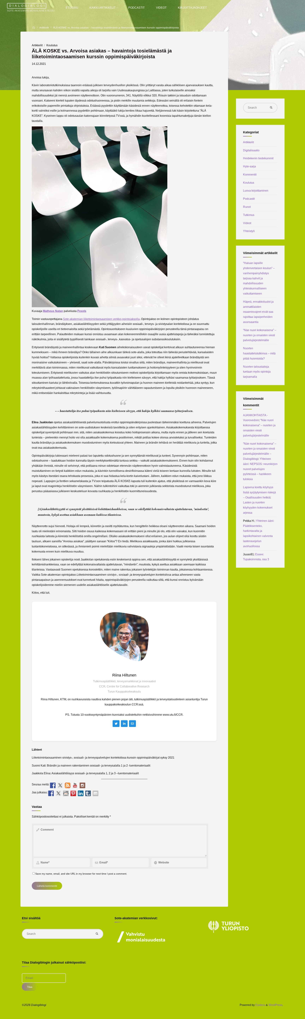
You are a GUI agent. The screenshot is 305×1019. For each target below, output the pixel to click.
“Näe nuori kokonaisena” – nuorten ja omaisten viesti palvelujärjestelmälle (259, 335)
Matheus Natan (53, 310)
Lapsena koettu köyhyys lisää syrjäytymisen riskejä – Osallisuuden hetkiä (259, 492)
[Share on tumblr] (88, 793)
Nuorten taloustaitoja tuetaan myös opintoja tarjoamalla (257, 371)
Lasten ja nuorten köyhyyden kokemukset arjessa (257, 507)
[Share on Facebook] (51, 793)
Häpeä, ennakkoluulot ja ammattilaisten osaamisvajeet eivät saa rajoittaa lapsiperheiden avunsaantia (258, 311)
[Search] (271, 108)
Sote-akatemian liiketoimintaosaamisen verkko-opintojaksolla (101, 318)
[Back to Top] (291, 1014)
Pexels (81, 310)
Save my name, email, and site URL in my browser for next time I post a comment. (81, 873)
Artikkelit (44, 27)
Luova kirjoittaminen (255, 190)
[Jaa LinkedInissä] (80, 793)
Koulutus (52, 45)
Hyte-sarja (249, 166)
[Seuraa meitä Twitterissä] (60, 785)
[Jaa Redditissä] (66, 793)
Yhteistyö (249, 231)
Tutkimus (248, 214)
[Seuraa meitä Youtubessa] (75, 785)
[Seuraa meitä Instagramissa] (82, 785)
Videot (247, 223)
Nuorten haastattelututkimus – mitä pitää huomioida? (259, 353)
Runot (247, 206)
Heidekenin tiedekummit (258, 158)
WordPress (275, 1004)
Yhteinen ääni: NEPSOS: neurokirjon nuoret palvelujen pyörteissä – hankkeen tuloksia (260, 469)
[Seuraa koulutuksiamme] (53, 785)
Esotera (260, 1004)
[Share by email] (95, 793)
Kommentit (249, 174)
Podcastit (249, 198)
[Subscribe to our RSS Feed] (67, 785)
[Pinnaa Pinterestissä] (73, 793)
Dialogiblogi (27, 5)
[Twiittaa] (58, 793)
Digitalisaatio (251, 150)
